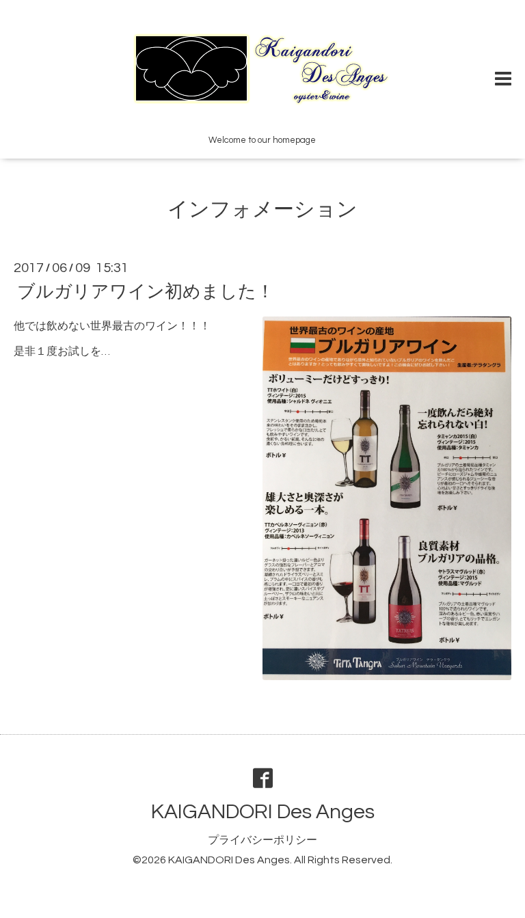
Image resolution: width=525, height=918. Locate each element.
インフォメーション (262, 209)
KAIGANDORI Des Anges (263, 811)
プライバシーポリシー (262, 840)
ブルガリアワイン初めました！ (145, 292)
